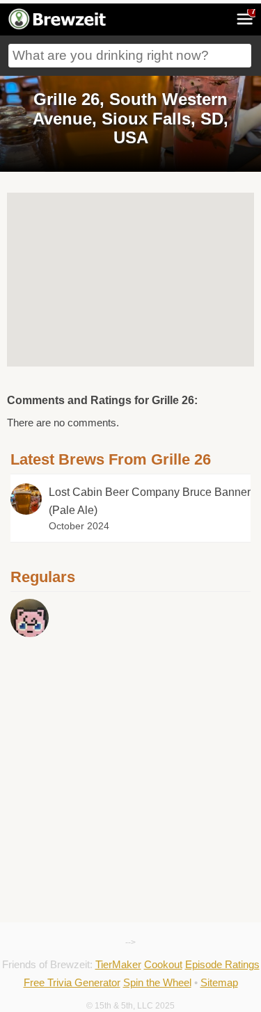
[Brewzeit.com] (58, 27)
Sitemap (219, 982)
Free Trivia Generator (72, 982)
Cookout (163, 964)
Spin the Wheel (157, 982)
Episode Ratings (222, 964)
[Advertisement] (130, 703)
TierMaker (118, 964)
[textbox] (129, 55)
